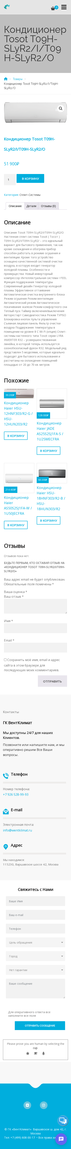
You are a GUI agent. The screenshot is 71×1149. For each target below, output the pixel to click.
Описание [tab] (15, 206)
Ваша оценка (15, 592)
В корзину (30, 178)
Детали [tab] (31, 206)
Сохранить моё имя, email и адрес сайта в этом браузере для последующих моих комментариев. (32, 665)
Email (9, 640)
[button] (60, 108)
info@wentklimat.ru (17, 830)
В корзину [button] (15, 436)
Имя (8, 621)
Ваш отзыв (14, 596)
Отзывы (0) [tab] (48, 206)
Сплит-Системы (30, 195)
